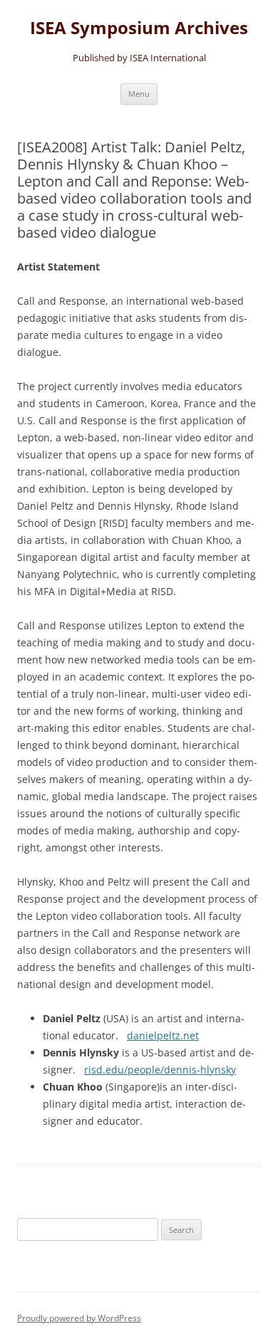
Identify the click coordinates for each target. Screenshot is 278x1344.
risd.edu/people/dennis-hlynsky (160, 1069)
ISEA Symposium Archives (139, 28)
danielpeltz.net (163, 1035)
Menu (139, 93)
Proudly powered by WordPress (79, 1318)
